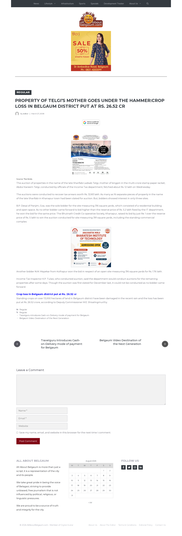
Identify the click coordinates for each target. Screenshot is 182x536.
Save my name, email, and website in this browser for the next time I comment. (65, 432)
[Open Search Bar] (147, 3)
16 (110, 480)
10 (72, 480)
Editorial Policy (146, 525)
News (36, 3)
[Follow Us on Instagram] (135, 467)
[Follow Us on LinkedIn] (140, 467)
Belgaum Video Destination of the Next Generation (44, 318)
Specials (94, 3)
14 (97, 480)
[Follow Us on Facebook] (123, 467)
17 (72, 485)
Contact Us (160, 525)
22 (104, 485)
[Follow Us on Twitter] (129, 467)
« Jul (90, 502)
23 (110, 485)
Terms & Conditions (127, 525)
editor (25, 114)
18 (78, 485)
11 (78, 480)
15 (103, 480)
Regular (23, 92)
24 (72, 490)
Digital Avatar (67, 525)
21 (97, 485)
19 (84, 485)
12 (84, 480)
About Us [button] (133, 3)
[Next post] (165, 344)
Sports (82, 3)
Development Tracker (114, 3)
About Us (92, 525)
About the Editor (108, 525)
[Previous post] (17, 344)
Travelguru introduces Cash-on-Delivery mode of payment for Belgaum (54, 315)
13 (91, 480)
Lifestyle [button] (48, 3)
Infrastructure (67, 3)
